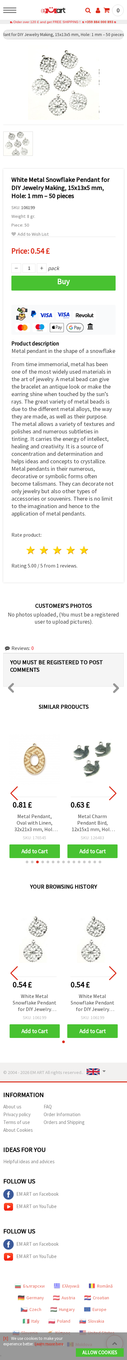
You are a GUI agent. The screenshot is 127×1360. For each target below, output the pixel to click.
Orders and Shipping (64, 1122)
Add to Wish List (33, 234)
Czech (35, 1309)
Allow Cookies (99, 1352)
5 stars (84, 550)
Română (105, 1286)
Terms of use (16, 1122)
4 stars (71, 550)
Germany (35, 1298)
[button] (27, 862)
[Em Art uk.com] (42, 11)
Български (34, 1286)
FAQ (48, 1107)
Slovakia (96, 1321)
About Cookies (18, 1130)
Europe (99, 1309)
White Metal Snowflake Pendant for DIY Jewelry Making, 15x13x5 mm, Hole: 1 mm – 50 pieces (34, 1003)
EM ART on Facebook (37, 1194)
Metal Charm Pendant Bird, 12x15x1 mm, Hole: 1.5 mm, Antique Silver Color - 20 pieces (92, 823)
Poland (63, 1321)
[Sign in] (98, 10)
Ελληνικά (70, 1286)
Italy (35, 1321)
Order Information (62, 1114)
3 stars (57, 550)
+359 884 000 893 (99, 22)
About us (12, 1107)
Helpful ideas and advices (29, 1161)
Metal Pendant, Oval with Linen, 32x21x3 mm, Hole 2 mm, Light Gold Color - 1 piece (34, 823)
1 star (31, 550)
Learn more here (49, 1344)
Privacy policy (17, 1114)
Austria (68, 1298)
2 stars (44, 550)
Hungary (67, 1309)
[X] (5, 1338)
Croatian (101, 1298)
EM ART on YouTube (36, 1206)
